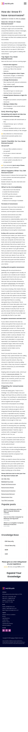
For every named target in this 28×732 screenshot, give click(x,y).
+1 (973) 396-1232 (10, 600)
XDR (6, 554)
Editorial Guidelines (6, 625)
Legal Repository (6, 618)
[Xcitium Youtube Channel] (9, 630)
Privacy (4, 616)
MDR (6, 550)
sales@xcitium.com (10, 606)
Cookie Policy (5, 620)
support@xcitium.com (11, 608)
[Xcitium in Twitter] (6, 630)
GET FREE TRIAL (5, 479)
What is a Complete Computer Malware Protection (14, 523)
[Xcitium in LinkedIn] (3, 630)
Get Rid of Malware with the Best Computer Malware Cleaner (12, 511)
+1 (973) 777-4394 (8, 602)
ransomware (11, 283)
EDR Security (9, 541)
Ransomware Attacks (7, 487)
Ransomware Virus (6, 497)
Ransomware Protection (8, 491)
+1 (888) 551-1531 (11, 598)
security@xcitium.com (13, 610)
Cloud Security (10, 546)
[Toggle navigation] (25, 3)
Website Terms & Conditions (8, 614)
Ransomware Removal (8, 494)
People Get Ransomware (8, 484)
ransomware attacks (13, 374)
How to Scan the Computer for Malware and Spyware (13, 517)
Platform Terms (6, 621)
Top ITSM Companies (7, 500)
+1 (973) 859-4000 (11, 596)
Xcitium (23, 19)
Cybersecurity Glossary (7, 623)
